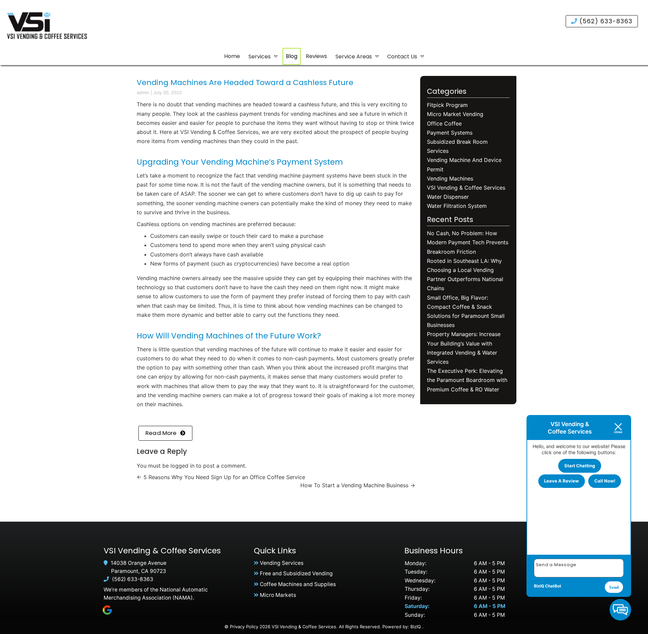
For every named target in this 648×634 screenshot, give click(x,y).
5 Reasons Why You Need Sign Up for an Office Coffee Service (221, 477)
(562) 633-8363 (604, 21)
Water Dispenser (448, 196)
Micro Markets (278, 595)
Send (614, 587)
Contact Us (402, 56)
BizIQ (415, 626)
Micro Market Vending (455, 114)
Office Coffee (444, 123)
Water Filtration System (457, 205)
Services (259, 56)
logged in (182, 465)
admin (143, 92)
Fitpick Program (447, 105)
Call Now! (604, 481)
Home (232, 56)
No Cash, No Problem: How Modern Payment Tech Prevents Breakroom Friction (467, 242)
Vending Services (281, 563)
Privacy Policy (244, 626)
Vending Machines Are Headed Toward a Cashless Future (245, 82)
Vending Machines (450, 178)
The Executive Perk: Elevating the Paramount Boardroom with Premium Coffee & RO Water (467, 379)
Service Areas (353, 56)
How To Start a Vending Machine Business (357, 485)
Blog (291, 56)
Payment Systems (450, 132)
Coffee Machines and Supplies (298, 584)
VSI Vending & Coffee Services (219, 132)
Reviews (316, 56)
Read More (161, 433)
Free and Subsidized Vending (296, 573)
